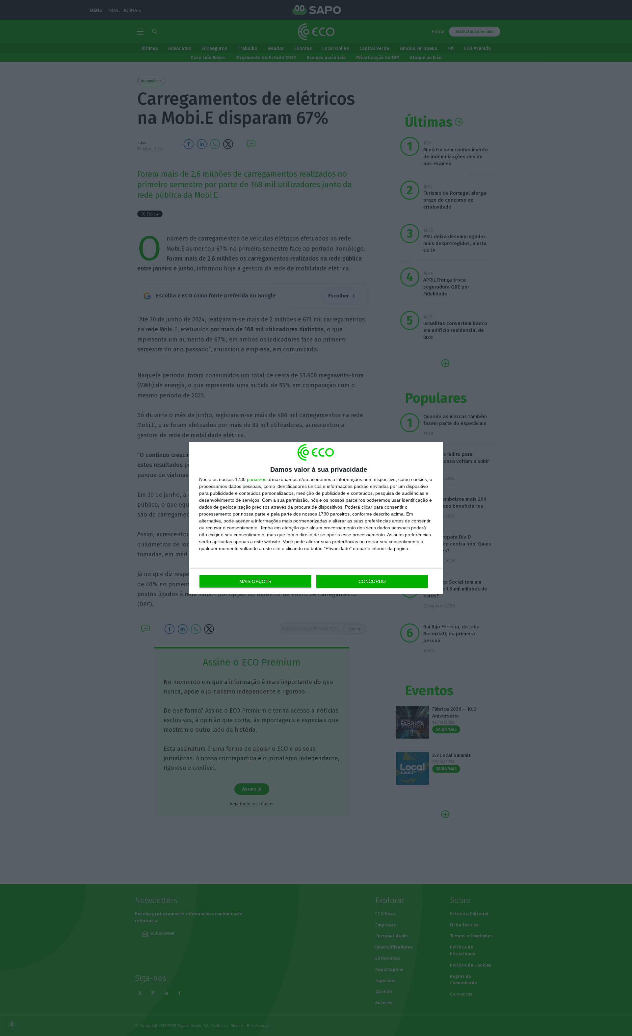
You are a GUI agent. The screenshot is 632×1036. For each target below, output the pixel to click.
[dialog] (316, 518)
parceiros (256, 479)
